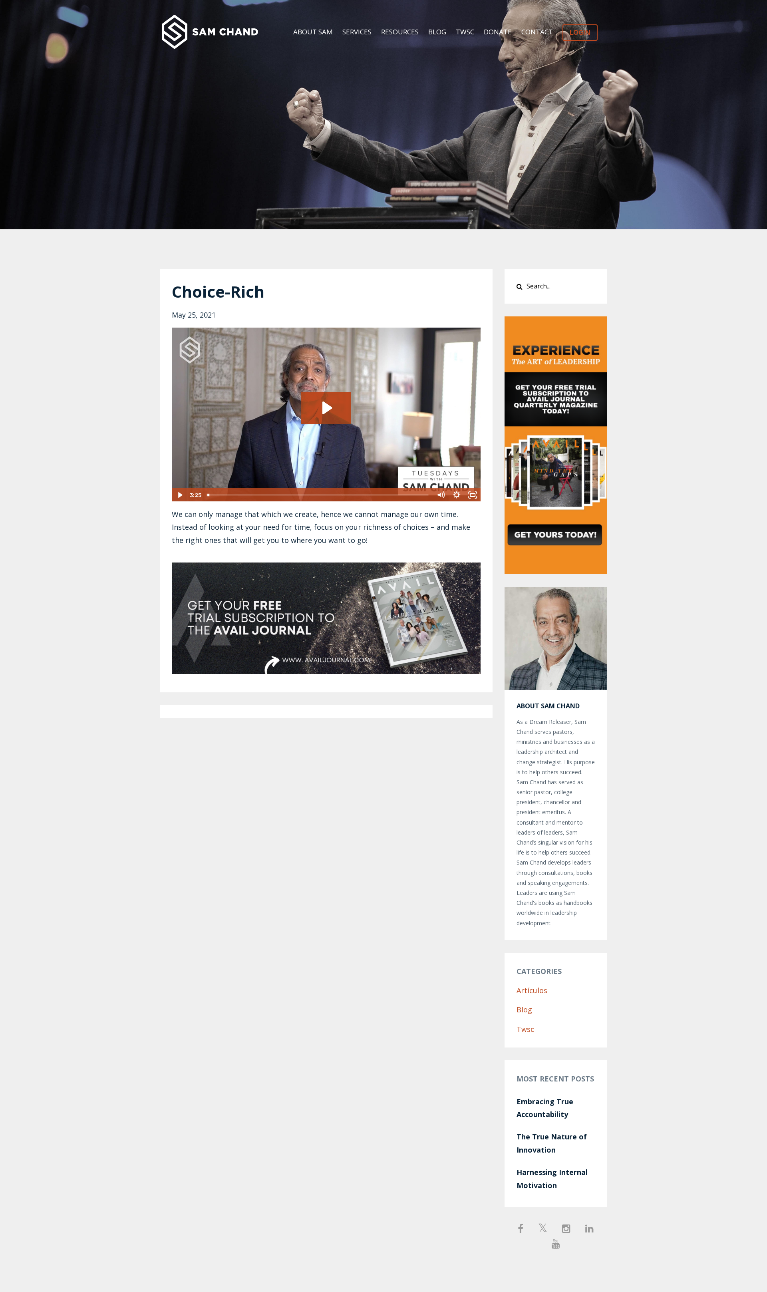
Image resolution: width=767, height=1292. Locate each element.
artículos (532, 990)
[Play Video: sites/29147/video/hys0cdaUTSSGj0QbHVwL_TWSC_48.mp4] (326, 408)
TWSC (465, 31)
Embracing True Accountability (545, 1108)
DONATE (498, 31)
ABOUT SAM (313, 31)
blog (524, 1009)
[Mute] (441, 495)
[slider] (318, 495)
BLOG (437, 31)
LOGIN (580, 32)
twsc (525, 1029)
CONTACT (537, 31)
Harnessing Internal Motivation (552, 1178)
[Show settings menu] (457, 495)
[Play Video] (179, 495)
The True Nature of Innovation (552, 1143)
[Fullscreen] (473, 495)
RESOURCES (400, 31)
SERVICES (357, 31)
